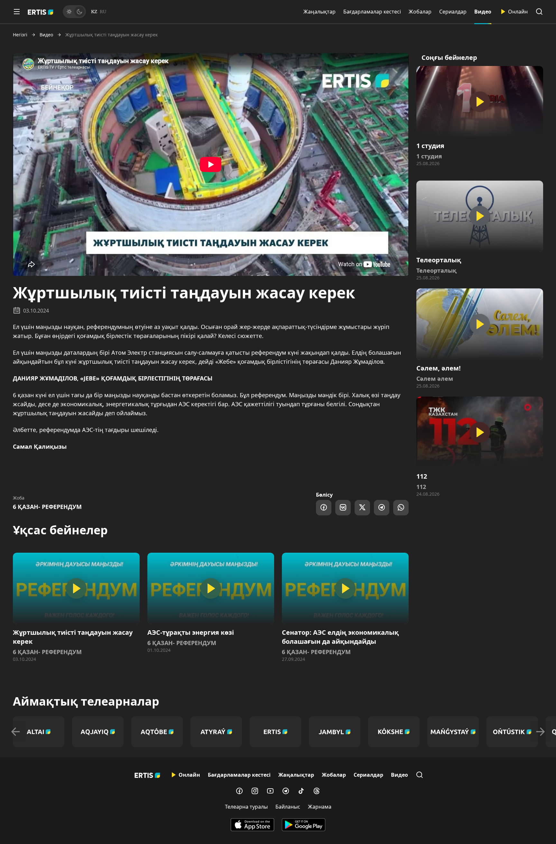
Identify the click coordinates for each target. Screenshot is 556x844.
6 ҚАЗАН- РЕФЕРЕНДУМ (47, 507)
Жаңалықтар (319, 11)
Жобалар (420, 11)
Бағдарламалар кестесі (372, 11)
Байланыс (287, 806)
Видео (482, 11)
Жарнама (319, 806)
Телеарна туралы (246, 806)
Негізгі (20, 35)
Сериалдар (453, 11)
